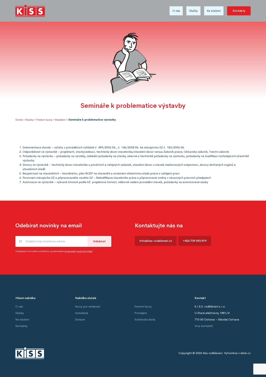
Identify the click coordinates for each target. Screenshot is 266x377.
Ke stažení (214, 11)
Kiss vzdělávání (212, 353)
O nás (176, 11)
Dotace (80, 319)
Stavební (60, 119)
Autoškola (81, 313)
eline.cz (245, 353)
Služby (193, 11)
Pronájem (140, 313)
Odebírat (99, 241)
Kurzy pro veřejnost (87, 306)
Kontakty (239, 11)
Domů (19, 119)
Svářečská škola (144, 319)
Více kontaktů (204, 326)
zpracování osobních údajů (78, 251)
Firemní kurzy (44, 119)
